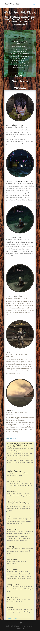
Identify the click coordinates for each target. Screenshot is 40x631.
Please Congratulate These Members (19, 181)
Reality (9, 517)
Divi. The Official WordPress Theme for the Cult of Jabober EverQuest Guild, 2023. (19, 445)
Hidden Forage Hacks (20, 42)
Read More (20, 76)
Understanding (12, 559)
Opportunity (11, 491)
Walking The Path (13, 585)
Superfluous (10, 411)
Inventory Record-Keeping (15, 125)
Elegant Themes (19, 626)
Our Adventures (28, 183)
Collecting (10, 547)
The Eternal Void (13, 597)
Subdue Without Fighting (16, 502)
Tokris (8, 352)
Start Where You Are (14, 481)
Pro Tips (24, 127)
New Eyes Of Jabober (13, 237)
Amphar (10, 354)
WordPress (20, 628)
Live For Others (12, 570)
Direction (10, 607)
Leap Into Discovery (14, 471)
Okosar (10, 127)
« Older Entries (11, 438)
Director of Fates (13, 529)
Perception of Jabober (14, 296)
